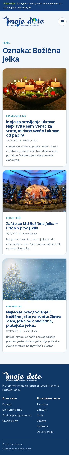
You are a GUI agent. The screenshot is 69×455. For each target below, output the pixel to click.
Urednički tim (10, 421)
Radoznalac (14, 306)
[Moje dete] (23, 21)
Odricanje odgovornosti (16, 415)
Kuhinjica (42, 426)
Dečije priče (13, 218)
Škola (40, 415)
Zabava (41, 421)
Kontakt (7, 404)
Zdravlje (42, 409)
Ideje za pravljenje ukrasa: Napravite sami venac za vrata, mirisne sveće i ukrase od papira (32, 128)
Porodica (42, 404)
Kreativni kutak (16, 116)
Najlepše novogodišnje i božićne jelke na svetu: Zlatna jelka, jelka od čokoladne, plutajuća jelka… (34, 318)
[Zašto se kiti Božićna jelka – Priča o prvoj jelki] (34, 191)
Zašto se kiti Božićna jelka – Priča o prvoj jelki (32, 226)
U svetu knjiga (45, 431)
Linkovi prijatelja (12, 409)
